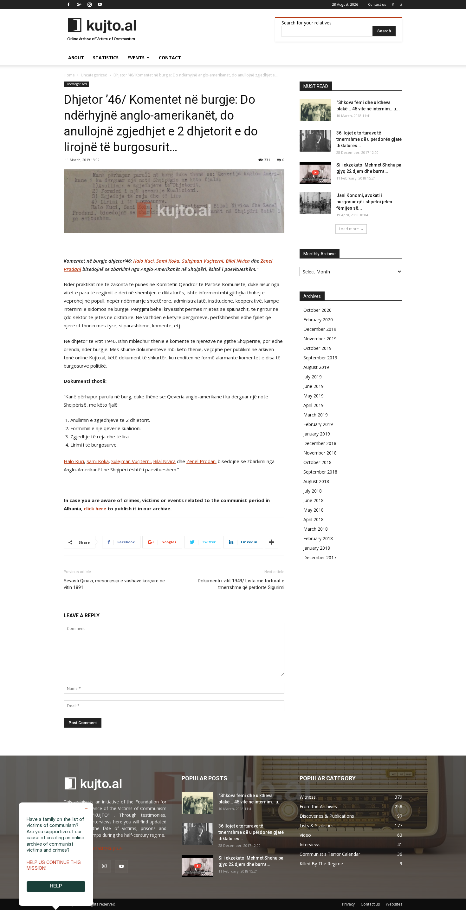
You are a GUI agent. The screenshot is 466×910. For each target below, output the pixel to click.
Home (69, 75)
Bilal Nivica (238, 261)
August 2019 (316, 367)
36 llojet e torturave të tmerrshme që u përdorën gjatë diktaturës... (369, 139)
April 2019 (313, 405)
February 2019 (318, 424)
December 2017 (319, 557)
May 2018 (313, 510)
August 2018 (316, 481)
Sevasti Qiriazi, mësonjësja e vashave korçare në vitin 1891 (114, 584)
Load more (349, 229)
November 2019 (320, 339)
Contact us (377, 4)
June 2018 (313, 500)
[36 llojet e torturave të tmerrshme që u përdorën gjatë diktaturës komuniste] (315, 141)
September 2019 (320, 358)
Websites (394, 904)
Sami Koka (167, 261)
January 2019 (316, 434)
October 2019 (317, 348)
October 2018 (317, 462)
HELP (56, 886)
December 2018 (319, 443)
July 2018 (312, 491)
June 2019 (313, 386)
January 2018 (316, 548)
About (76, 58)
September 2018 (320, 472)
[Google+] (79, 4)
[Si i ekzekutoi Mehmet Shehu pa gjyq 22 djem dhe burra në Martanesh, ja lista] (315, 173)
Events (136, 58)
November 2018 (320, 453)
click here (95, 508)
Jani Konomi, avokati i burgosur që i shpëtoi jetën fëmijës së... (364, 202)
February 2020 (318, 320)
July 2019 (312, 377)
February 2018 (318, 538)
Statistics (106, 58)
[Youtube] (100, 4)
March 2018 (315, 529)
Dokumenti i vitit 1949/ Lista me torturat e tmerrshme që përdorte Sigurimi (241, 584)
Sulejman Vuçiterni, (203, 261)
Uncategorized (94, 75)
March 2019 (315, 415)
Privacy (348, 904)
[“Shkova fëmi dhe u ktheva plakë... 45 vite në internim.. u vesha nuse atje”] (315, 110)
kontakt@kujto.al (105, 848)
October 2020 (317, 310)
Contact (170, 58)
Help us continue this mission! (54, 866)
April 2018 (313, 519)
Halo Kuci (143, 261)
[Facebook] (68, 4)
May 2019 (313, 396)
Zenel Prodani (201, 461)
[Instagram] (89, 4)
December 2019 (319, 329)
